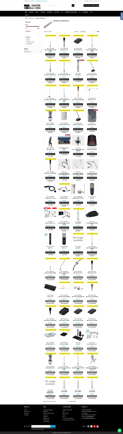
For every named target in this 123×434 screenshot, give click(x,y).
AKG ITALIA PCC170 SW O (92, 320)
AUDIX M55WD (92, 391)
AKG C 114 (64, 248)
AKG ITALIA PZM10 (50, 124)
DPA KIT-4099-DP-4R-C (92, 344)
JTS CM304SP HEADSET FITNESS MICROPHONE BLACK (92, 174)
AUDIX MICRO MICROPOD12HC (50, 392)
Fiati (91, 12)
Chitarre (31, 12)
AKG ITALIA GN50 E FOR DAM (64, 74)
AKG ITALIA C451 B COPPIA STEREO (64, 224)
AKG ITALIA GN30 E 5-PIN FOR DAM (64, 368)
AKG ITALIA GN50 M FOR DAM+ (64, 273)
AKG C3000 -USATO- (92, 124)
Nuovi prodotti (27, 411)
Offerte (25, 409)
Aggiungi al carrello (50, 54)
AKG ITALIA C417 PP (92, 272)
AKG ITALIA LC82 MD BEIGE (78, 99)
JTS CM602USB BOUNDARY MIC (92, 224)
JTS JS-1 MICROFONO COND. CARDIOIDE (78, 150)
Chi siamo (45, 414)
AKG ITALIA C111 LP (92, 99)
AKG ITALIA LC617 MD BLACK (50, 320)
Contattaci (26, 414)
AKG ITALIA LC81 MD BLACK (50, 173)
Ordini (63, 411)
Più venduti (26, 413)
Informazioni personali (67, 409)
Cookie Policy (46, 421)
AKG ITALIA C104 (50, 149)
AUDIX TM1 (78, 248)
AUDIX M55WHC (78, 391)
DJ (80, 12)
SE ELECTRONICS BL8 (92, 149)
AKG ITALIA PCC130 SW (64, 320)
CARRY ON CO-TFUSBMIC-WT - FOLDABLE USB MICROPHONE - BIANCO (92, 369)
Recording (85, 12)
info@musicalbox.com (44, 1)
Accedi (90, 1)
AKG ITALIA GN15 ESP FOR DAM (50, 50)
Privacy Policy (46, 419)
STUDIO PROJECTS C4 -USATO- (64, 148)
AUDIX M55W (78, 223)
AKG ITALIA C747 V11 (78, 272)
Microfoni (49, 12)
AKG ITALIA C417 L (64, 49)
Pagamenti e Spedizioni (48, 409)
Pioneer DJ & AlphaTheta (71, 12)
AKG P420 (92, 198)
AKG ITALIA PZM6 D (64, 344)
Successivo (73, 401)
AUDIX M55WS (64, 391)
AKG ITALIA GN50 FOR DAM (50, 272)
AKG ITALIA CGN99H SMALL (50, 74)
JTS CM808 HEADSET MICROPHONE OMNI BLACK (64, 174)
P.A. (62, 12)
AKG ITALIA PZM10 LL (50, 367)
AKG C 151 (50, 248)
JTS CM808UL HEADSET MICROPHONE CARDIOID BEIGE (78, 174)
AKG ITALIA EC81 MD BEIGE (64, 296)
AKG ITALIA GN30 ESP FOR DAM (64, 100)
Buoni (63, 416)
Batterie (57, 12)
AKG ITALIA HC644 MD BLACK (78, 296)
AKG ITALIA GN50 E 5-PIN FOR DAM (78, 368)
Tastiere (43, 12)
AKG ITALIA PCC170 (78, 49)
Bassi (37, 12)
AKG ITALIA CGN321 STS (78, 124)
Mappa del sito (46, 418)
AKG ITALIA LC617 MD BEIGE (92, 296)
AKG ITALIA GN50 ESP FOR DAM (92, 50)
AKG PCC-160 (50, 296)
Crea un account (96, 1)
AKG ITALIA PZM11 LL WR (64, 124)
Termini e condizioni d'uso (48, 413)
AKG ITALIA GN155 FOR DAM (50, 99)
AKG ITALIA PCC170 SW (78, 320)
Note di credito (65, 413)
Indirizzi (64, 414)
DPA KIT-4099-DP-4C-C (50, 223)
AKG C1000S (78, 74)
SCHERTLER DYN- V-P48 (50, 198)
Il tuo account (66, 406)
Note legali (45, 411)
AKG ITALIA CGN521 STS (92, 74)
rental (27, 15)
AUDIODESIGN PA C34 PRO (78, 198)
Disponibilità (88, 31)
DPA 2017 (78, 344)
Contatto (84, 406)
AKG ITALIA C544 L (64, 198)
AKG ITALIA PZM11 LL (50, 344)
